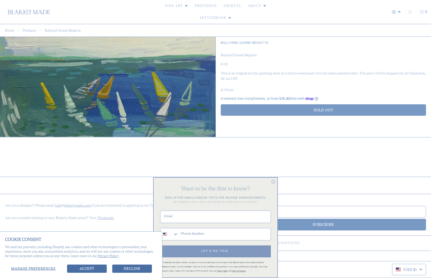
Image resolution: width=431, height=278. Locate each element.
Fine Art (174, 6)
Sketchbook (213, 18)
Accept (87, 269)
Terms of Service (238, 271)
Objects (232, 6)
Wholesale (106, 218)
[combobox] (169, 234)
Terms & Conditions (278, 243)
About (254, 6)
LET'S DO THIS (214, 251)
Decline (132, 269)
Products (29, 30)
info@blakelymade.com (73, 205)
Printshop (206, 6)
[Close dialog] (273, 181)
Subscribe (323, 224)
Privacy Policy (108, 256)
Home (9, 30)
